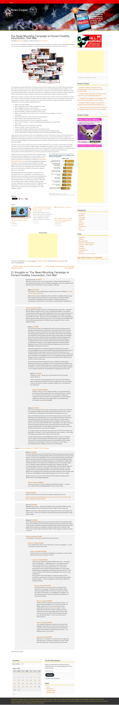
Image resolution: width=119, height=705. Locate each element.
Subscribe (49, 675)
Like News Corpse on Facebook (89, 257)
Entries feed (49, 688)
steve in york (36, 559)
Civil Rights (82, 219)
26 (27, 686)
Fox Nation (39, 261)
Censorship (82, 217)
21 (40, 41)
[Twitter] (107, 2)
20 (31, 683)
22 (39, 683)
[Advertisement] (43, 245)
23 (14, 686)
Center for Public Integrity (86, 244)
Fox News (45, 261)
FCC (80, 228)
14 (35, 680)
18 (23, 683)
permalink (58, 261)
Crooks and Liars (83, 250)
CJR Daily (81, 246)
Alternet (81, 239)
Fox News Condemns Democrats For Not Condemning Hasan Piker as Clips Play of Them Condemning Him (90, 89)
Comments (45, 41)
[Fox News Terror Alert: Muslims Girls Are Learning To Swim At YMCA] (21, 212)
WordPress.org (50, 692)
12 (27, 680)
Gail (27, 492)
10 (19, 680)
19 (27, 683)
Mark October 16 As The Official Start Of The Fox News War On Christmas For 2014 (63, 220)
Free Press (82, 230)
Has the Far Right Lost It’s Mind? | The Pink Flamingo (34, 448)
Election (81, 224)
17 (19, 683)
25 (23, 686)
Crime (80, 221)
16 (14, 683)
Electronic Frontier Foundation (87, 254)
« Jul (14, 694)
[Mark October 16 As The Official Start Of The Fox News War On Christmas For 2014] (64, 212)
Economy (81, 223)
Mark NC (19, 41)
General (27, 261)
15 (39, 680)
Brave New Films (83, 241)
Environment (82, 226)
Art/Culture (82, 213)
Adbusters (82, 237)
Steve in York (29, 308)
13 (31, 680)
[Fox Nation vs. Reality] (88, 19)
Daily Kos (81, 252)
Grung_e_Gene (30, 536)
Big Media (81, 215)
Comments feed (50, 690)
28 (35, 686)
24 (19, 686)
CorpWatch (82, 248)
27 (31, 686)
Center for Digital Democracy (87, 243)
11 (23, 680)
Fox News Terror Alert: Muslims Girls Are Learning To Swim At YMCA (19, 220)
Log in (48, 687)
